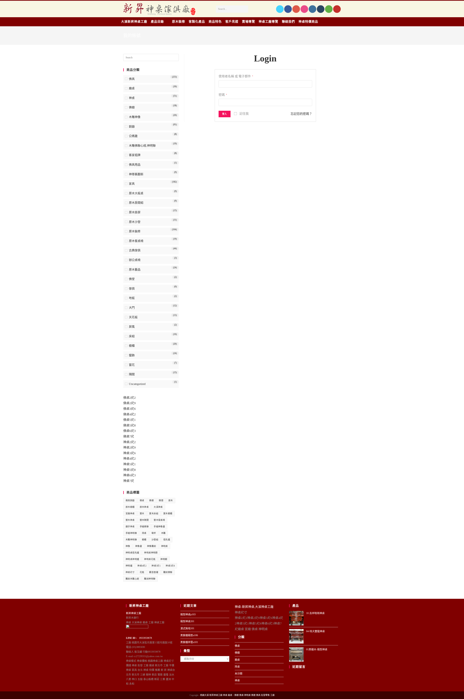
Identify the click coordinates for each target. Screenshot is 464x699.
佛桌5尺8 (129, 425)
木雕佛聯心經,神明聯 (142, 145)
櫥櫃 (132, 345)
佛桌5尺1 (129, 420)
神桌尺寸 (130, 572)
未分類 (238, 673)
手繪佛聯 (144, 526)
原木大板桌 (136, 193)
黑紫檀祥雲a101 (189, 642)
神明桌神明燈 (151, 552)
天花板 (133, 317)
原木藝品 (134, 269)
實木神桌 (130, 520)
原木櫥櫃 (130, 507)
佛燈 (161, 500)
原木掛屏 (134, 212)
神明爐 (129, 566)
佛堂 (132, 279)
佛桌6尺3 (129, 431)
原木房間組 (136, 202)
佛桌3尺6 (129, 408)
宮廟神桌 (130, 513)
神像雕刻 (151, 546)
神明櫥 (163, 559)
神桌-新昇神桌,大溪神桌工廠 (254, 607)
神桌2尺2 (129, 442)
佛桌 (142, 500)
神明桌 (164, 546)
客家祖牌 (134, 155)
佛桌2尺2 (129, 397)
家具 (132, 183)
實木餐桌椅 (159, 520)
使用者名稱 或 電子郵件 (236, 76)
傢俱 (132, 288)
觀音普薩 (153, 572)
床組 (132, 336)
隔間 (132, 374)
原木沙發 (134, 221)
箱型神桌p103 (188, 614)
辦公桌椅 (134, 260)
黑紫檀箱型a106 (189, 635)
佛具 (132, 78)
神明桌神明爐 (132, 559)
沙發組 (155, 539)
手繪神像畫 (159, 526)
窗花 (132, 364)
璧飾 (132, 355)
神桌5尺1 (129, 464)
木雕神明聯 (131, 539)
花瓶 (142, 572)
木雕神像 (134, 117)
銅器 (132, 126)
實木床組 (153, 513)
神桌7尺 (128, 481)
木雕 (163, 533)
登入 (224, 114)
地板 (132, 298)
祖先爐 (166, 539)
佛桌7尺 (128, 436)
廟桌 (132, 88)
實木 (142, 513)
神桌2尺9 (129, 447)
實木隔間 (144, 520)
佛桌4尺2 (129, 414)
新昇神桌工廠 (133, 613)
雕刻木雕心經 (132, 579)
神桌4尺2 (129, 458)
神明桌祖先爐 (132, 552)
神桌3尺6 (129, 453)
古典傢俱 (134, 250)
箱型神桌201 (187, 621)
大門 (132, 307)
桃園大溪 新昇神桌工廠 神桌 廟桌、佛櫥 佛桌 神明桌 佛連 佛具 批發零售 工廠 (237, 695)
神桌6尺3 (129, 475)
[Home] (327, 35)
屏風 (132, 326)
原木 (170, 500)
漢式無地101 (187, 628)
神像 (128, 546)
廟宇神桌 (130, 526)
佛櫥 (132, 107)
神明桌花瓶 (149, 559)
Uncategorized (137, 383)
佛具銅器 (130, 500)
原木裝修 (134, 231)
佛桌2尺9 (129, 403)
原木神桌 (144, 507)
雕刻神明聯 (149, 579)
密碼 (223, 95)
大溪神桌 (158, 507)
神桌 (132, 97)
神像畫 (138, 546)
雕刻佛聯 (167, 572)
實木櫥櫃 (167, 513)
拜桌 (144, 533)
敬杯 (154, 533)
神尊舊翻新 (136, 174)
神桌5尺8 (129, 470)
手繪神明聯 (131, 533)
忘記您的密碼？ (301, 114)
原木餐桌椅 (136, 240)
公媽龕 (133, 136)
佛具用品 (134, 164)
